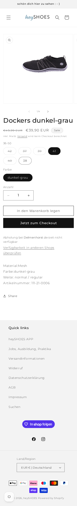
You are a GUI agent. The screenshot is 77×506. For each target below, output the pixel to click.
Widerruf (16, 368)
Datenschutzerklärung (27, 378)
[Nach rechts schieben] (48, 111)
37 (27, 152)
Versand (22, 136)
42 (12, 152)
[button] (8, 17)
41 (54, 151)
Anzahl (8, 187)
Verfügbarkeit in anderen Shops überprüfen (28, 250)
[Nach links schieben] (29, 111)
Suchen (15, 407)
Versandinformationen (27, 358)
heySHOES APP (21, 339)
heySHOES (30, 498)
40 (12, 162)
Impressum (18, 397)
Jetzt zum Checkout (38, 223)
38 (25, 161)
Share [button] (12, 296)
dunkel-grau (18, 177)
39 (42, 152)
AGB (12, 387)
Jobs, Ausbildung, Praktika (30, 349)
